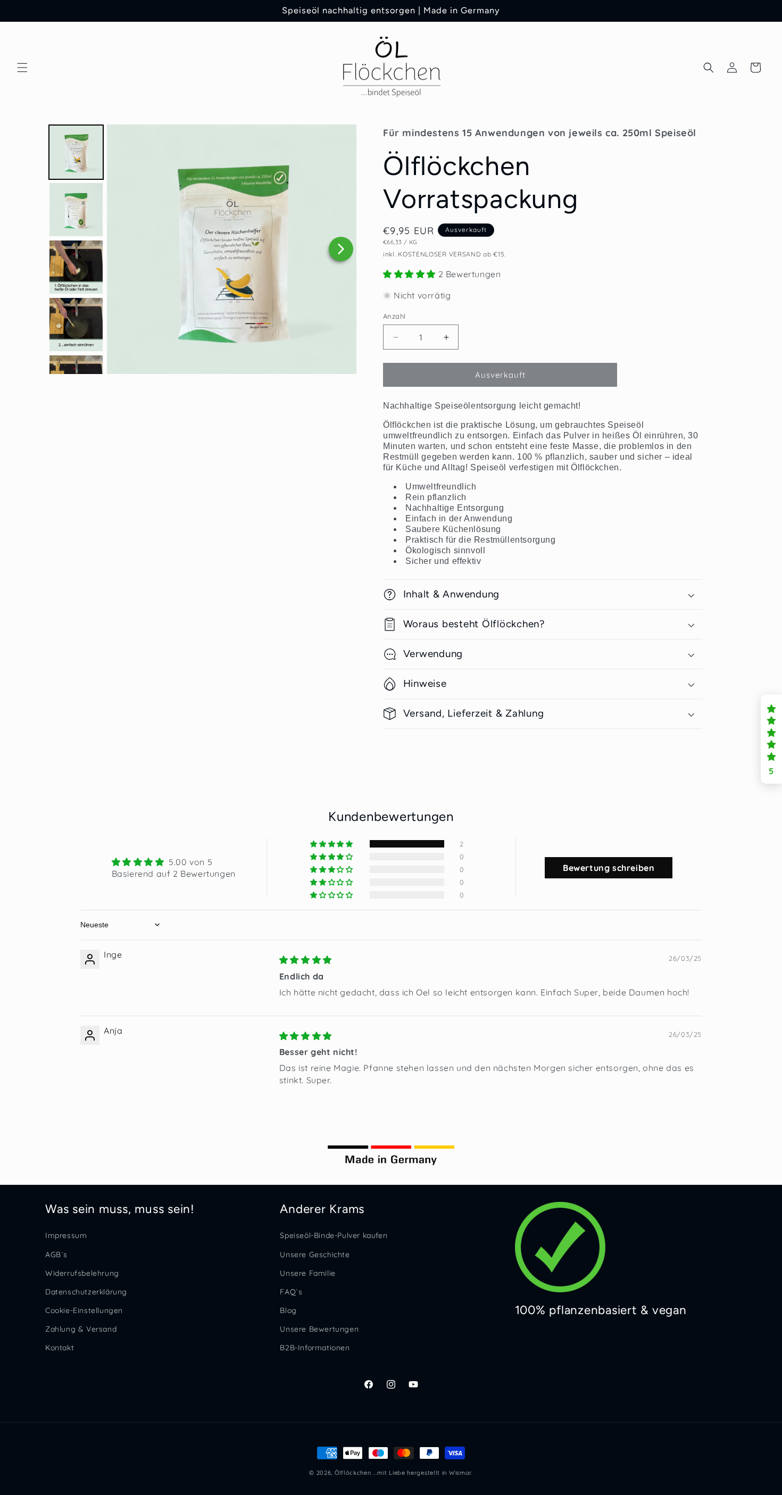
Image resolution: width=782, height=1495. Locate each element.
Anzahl (394, 316)
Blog (288, 1310)
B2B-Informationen (315, 1347)
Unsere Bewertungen (319, 1329)
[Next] (341, 249)
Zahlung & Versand (81, 1329)
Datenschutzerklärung (86, 1291)
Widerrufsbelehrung (82, 1272)
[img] (305, 959)
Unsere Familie (307, 1272)
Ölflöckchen (353, 1472)
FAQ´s (291, 1291)
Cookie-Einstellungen (84, 1310)
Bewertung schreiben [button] (608, 867)
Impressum (66, 1235)
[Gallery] (200, 249)
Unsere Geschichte (315, 1254)
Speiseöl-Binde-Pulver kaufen (333, 1235)
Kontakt (59, 1347)
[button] (22, 67)
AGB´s (56, 1254)
